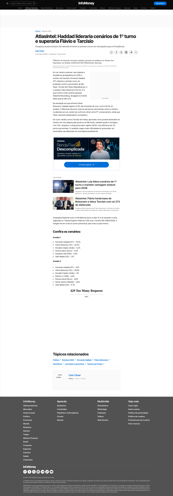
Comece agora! (85, 165)
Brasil (136, 8)
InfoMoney (29, 401)
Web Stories (103, 420)
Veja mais (133, 401)
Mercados (59, 8)
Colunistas (28, 460)
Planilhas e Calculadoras (67, 413)
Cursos (60, 416)
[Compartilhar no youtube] (51, 472)
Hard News (57, 364)
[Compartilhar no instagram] (25, 472)
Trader (152, 8)
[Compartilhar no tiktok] (47, 472)
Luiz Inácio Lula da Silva (74, 364)
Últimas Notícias (31, 8)
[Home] (86, 3)
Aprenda (62, 401)
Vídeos (101, 416)
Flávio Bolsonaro (101, 360)
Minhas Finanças (114, 8)
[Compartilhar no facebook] (116, 52)
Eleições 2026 (68, 360)
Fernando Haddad (84, 360)
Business (127, 8)
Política (37, 31)
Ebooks (60, 420)
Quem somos (134, 409)
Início (20, 8)
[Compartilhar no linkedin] (126, 52)
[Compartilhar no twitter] (121, 52)
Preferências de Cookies (139, 420)
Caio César (39, 51)
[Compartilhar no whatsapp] (111, 52)
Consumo (27, 445)
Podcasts (102, 413)
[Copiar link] (136, 52)
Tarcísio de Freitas (94, 364)
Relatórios (61, 406)
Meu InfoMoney (47, 8)
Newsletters (160, 3)
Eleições (83, 8)
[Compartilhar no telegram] (131, 52)
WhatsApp (102, 409)
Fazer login (133, 406)
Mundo (102, 8)
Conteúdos (62, 409)
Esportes (27, 449)
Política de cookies (136, 416)
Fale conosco (134, 424)
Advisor (144, 8)
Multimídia (103, 401)
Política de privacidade (138, 413)
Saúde (26, 456)
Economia (93, 8)
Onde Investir (72, 8)
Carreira (26, 452)
